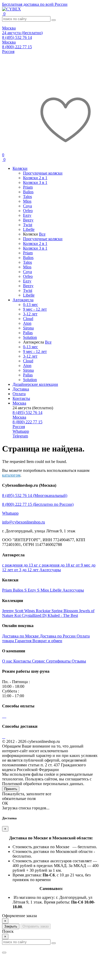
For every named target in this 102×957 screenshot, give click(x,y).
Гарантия (23, 641)
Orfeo (28, 210)
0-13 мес (30, 304)
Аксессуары (50, 570)
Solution (30, 337)
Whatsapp (10, 513)
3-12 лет (30, 314)
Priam (28, 187)
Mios (27, 201)
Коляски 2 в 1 (35, 178)
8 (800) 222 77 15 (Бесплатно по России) (37, 504)
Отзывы (79, 661)
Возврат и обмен (47, 641)
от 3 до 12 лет (26, 570)
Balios (28, 192)
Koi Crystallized (28, 615)
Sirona (28, 328)
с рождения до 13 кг (20, 565)
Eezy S (34, 590)
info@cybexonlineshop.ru (23, 522)
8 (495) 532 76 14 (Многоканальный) (34, 495)
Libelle (29, 229)
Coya (27, 206)
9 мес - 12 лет (35, 309)
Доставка (21, 389)
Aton (27, 323)
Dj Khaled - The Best (60, 615)
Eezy (27, 215)
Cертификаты (59, 661)
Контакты (21, 398)
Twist (27, 224)
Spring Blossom (65, 611)
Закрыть (10, 926)
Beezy (28, 220)
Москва (19, 403)
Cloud (28, 318)
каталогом (11, 475)
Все (42, 234)
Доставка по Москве (21, 636)
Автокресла (23, 300)
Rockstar (44, 611)
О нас (7, 661)
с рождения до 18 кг (57, 565)
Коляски (20, 168)
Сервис (39, 661)
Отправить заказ (35, 926)
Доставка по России (58, 636)
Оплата (19, 394)
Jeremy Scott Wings (19, 611)
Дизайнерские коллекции (35, 384)
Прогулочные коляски (43, 173)
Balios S (20, 590)
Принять (10, 789)
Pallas (28, 332)
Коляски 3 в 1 (35, 182)
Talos (27, 196)
